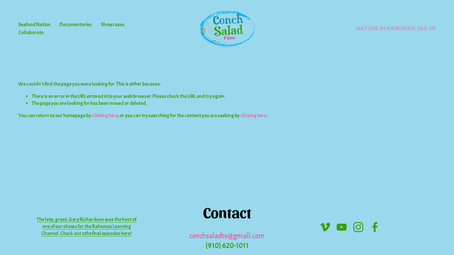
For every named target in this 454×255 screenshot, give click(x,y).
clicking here (105, 115)
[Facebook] (375, 227)
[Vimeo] (325, 227)
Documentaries (75, 24)
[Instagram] (358, 227)
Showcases (113, 24)
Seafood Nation (34, 24)
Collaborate (31, 32)
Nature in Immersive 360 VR (396, 28)
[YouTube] (341, 227)
